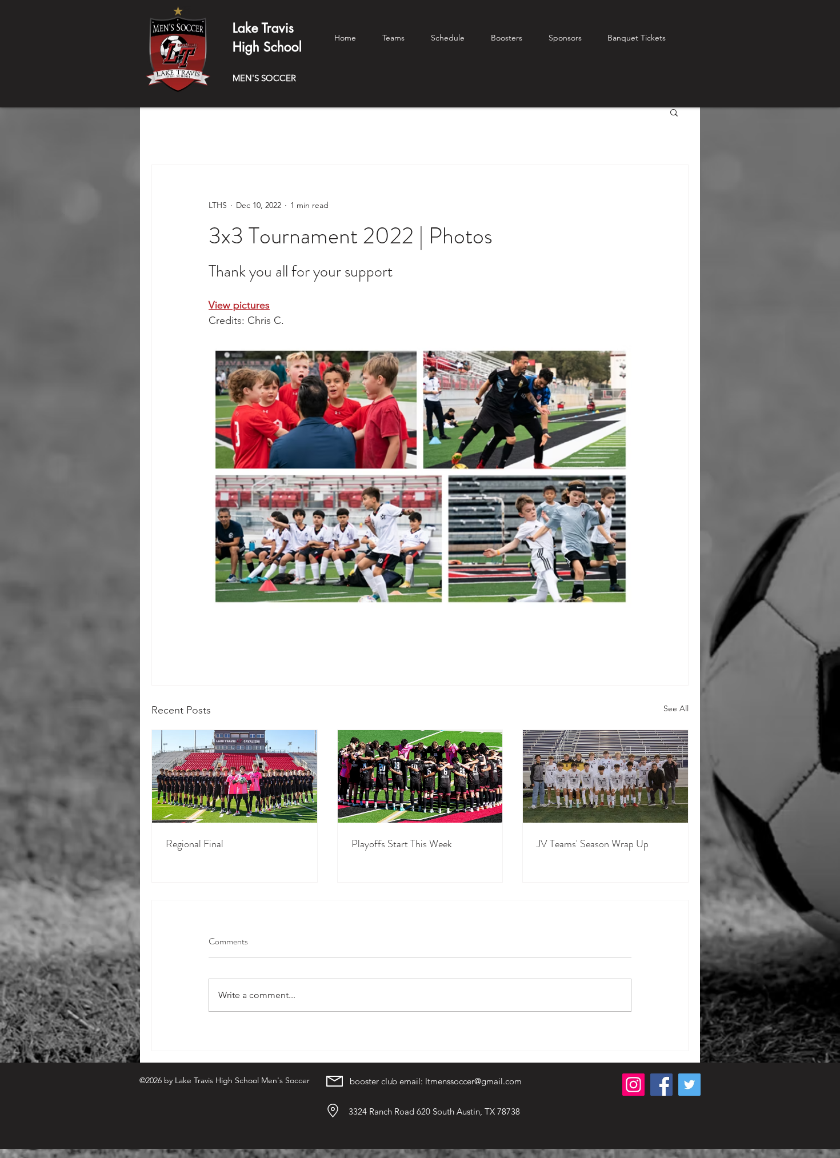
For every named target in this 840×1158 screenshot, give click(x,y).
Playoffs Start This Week (401, 843)
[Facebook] (661, 1084)
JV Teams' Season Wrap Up (593, 843)
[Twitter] (689, 1084)
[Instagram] (633, 1084)
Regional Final (194, 843)
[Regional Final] (234, 776)
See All (676, 708)
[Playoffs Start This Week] (420, 776)
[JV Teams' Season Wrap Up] (605, 776)
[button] (674, 112)
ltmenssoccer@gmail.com (473, 1081)
